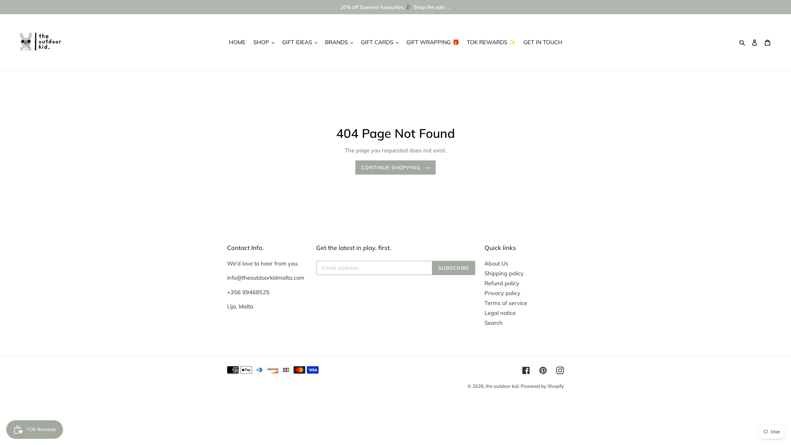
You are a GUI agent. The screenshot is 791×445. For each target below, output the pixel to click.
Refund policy (501, 283)
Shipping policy (504, 273)
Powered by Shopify (542, 386)
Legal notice (500, 312)
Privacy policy (502, 293)
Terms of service (505, 303)
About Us (496, 263)
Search (493, 322)
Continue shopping (391, 167)
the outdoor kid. (503, 386)
